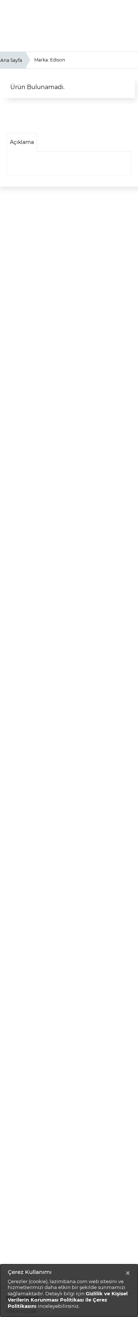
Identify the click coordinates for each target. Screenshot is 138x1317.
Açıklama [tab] (22, 142)
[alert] (69, 1290)
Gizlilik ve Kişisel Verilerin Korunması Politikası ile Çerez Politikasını (68, 1299)
